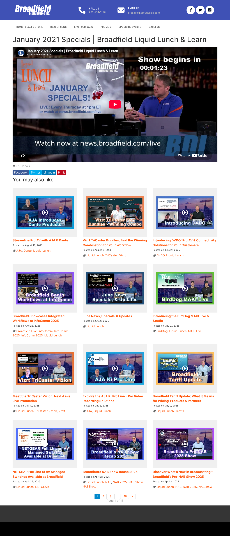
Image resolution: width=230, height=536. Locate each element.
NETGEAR (42, 487)
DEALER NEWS (58, 27)
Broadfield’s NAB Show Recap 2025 (110, 472)
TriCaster (111, 255)
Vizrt (122, 255)
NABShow (89, 486)
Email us (133, 8)
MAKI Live (195, 331)
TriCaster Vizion (46, 411)
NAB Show (135, 482)
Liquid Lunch (41, 250)
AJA (19, 250)
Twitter (35, 172)
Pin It (61, 172)
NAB (108, 482)
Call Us (94, 8)
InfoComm (45, 331)
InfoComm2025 (32, 335)
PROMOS (105, 27)
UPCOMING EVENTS (130, 27)
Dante (28, 250)
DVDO (161, 255)
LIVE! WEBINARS (83, 27)
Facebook (20, 172)
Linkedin (49, 172)
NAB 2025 (120, 482)
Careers (154, 27)
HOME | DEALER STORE (29, 27)
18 (125, 496)
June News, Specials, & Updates (107, 316)
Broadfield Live (26, 331)
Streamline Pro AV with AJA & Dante (40, 240)
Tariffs (179, 411)
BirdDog (162, 331)
